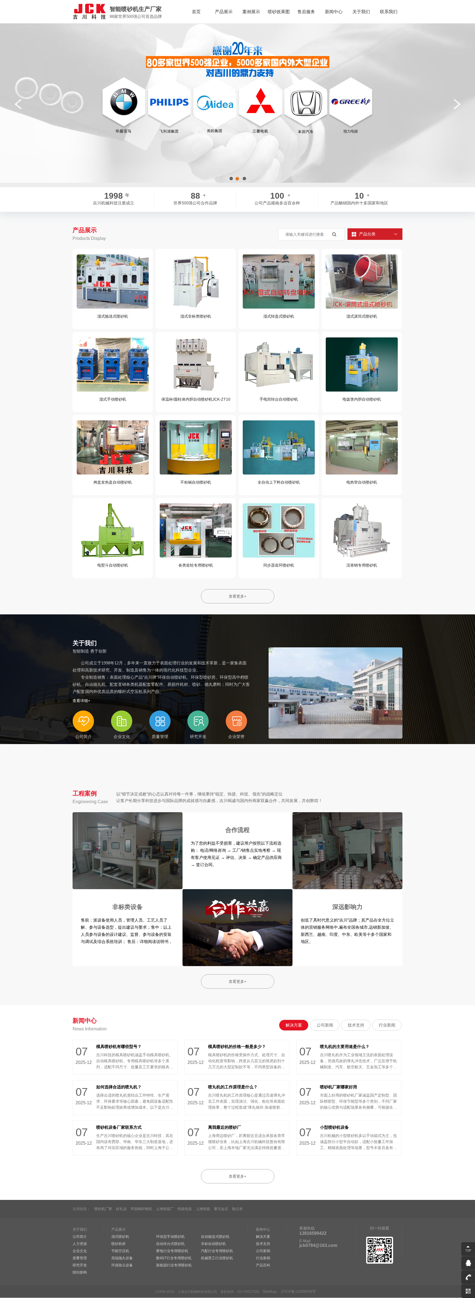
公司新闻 (325, 1025)
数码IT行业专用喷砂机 (174, 1258)
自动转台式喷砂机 (170, 1244)
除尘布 (237, 1209)
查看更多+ (237, 596)
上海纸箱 (203, 1209)
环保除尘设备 (122, 1265)
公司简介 (80, 1237)
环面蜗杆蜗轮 (141, 1209)
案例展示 (251, 11)
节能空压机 (120, 1251)
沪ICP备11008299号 (298, 1291)
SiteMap (270, 1291)
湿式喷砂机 (120, 1237)
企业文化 (80, 1251)
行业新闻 (387, 1025)
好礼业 (121, 1209)
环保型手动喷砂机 (170, 1237)
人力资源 (80, 1244)
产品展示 (224, 11)
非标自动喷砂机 (213, 1244)
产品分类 (367, 234)
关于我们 (361, 11)
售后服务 (306, 11)
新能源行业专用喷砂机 (174, 1265)
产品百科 (263, 1265)
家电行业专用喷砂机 (172, 1251)
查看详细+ (81, 700)
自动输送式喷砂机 (215, 1237)
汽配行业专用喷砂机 (217, 1251)
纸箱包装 (185, 1209)
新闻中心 (334, 11)
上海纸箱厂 (165, 1209)
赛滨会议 (221, 1209)
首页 (196, 11)
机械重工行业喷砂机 (217, 1258)
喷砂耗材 (118, 1244)
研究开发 (80, 1265)
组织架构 (80, 1272)
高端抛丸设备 (122, 1258)
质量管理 (80, 1258)
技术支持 (356, 1025)
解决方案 (294, 1025)
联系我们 (388, 11)
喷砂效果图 (279, 11)
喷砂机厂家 (103, 1209)
